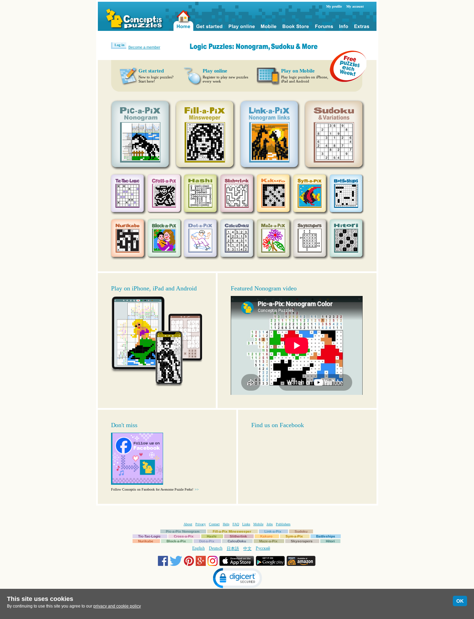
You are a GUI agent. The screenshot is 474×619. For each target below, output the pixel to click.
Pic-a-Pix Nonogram (183, 531)
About (188, 524)
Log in (120, 45)
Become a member (144, 47)
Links (246, 524)
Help (226, 524)
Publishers (283, 524)
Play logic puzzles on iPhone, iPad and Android (304, 79)
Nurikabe (145, 541)
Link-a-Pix (272, 531)
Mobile (258, 524)
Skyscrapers (302, 541)
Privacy (200, 524)
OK (460, 601)
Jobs (269, 524)
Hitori (330, 541)
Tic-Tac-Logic (149, 536)
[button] (237, 579)
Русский (263, 548)
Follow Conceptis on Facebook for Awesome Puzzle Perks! (155, 489)
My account (355, 6)
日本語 (233, 548)
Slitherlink (238, 536)
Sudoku (301, 531)
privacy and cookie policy (117, 606)
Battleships (325, 536)
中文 (247, 548)
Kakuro (266, 536)
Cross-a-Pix (184, 536)
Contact (214, 524)
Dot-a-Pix (206, 541)
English (198, 548)
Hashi (212, 536)
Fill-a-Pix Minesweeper (232, 531)
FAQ (235, 524)
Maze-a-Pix (268, 541)
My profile (334, 6)
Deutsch (215, 548)
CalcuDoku (237, 541)
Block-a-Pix (176, 541)
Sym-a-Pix (294, 536)
